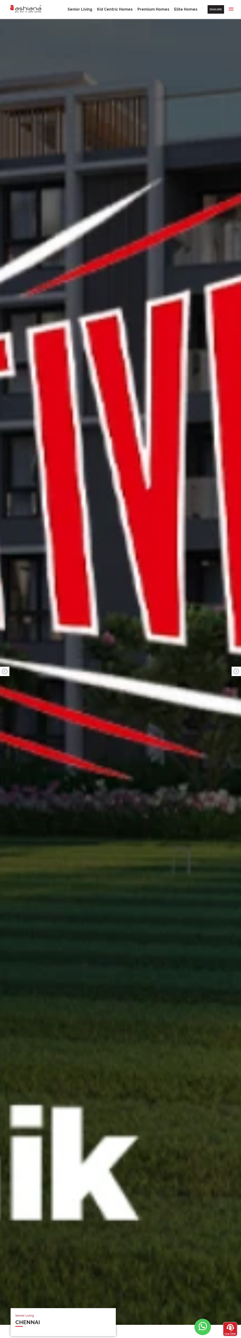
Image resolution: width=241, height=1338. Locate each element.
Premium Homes (153, 9)
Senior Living (80, 9)
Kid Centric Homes (115, 9)
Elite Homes (185, 9)
